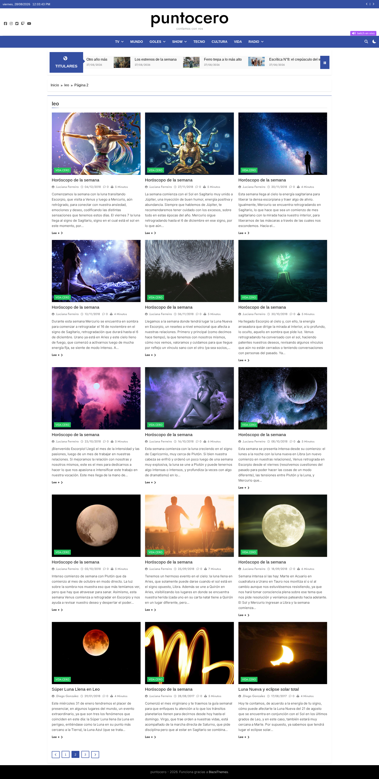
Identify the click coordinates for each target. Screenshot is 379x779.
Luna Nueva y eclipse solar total (268, 689)
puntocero (189, 17)
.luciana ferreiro (67, 187)
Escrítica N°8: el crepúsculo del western (246, 59)
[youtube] (29, 23)
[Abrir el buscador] (366, 41)
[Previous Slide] (367, 4)
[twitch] (23, 23)
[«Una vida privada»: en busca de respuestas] (292, 62)
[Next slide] (373, 4)
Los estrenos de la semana (102, 59)
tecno (199, 41)
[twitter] (17, 23)
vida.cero (62, 170)
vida (238, 41)
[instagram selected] (11, 23)
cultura (219, 41)
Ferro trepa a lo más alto (169, 59)
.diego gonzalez (67, 696)
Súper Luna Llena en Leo (76, 689)
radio (253, 41)
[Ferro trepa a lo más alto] (138, 62)
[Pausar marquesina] (324, 62)
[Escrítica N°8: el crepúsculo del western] (203, 61)
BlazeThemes (218, 772)
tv (117, 41)
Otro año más (339, 4)
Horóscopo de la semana (75, 180)
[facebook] (5, 23)
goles (155, 41)
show (177, 41)
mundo (136, 41)
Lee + (56, 233)
